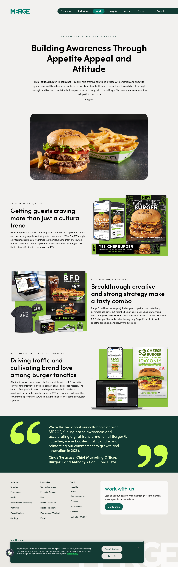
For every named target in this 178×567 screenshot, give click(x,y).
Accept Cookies (112, 549)
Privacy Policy (72, 554)
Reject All (112, 556)
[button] (10, 552)
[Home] (20, 11)
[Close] (138, 548)
